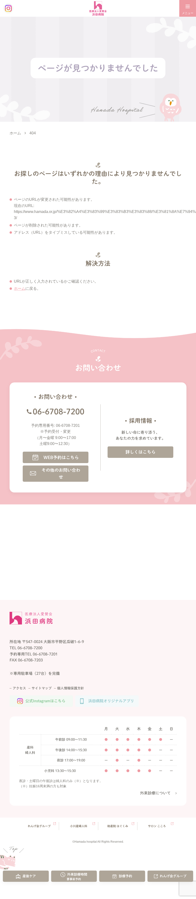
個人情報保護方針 (70, 688)
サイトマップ (42, 688)
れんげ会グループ (173, 876)
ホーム (19, 288)
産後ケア (29, 876)
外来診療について (155, 793)
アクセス (19, 688)
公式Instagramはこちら (45, 701)
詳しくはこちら (140, 452)
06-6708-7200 (58, 411)
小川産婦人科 (78, 826)
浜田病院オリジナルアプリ (111, 701)
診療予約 (125, 876)
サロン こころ (157, 826)
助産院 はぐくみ (117, 826)
